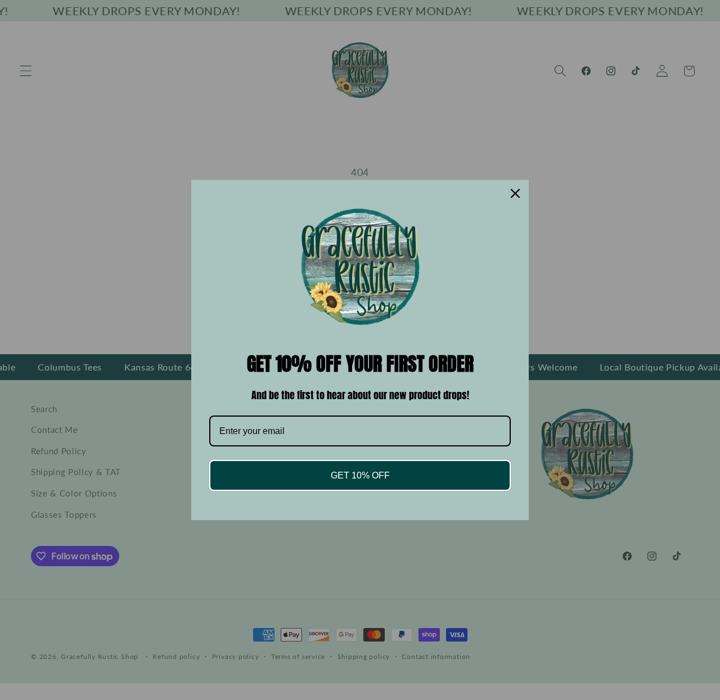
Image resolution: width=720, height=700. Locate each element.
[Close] (515, 193)
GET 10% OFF (360, 475)
